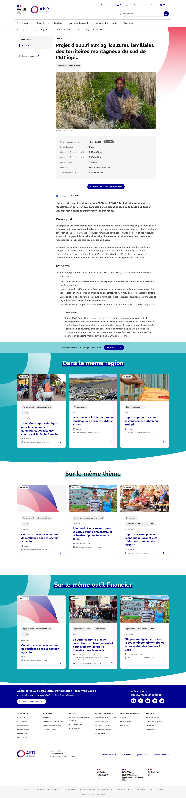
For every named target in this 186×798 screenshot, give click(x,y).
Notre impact (47, 717)
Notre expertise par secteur (52, 725)
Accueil (19, 30)
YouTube (147, 700)
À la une (123, 717)
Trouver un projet (31, 30)
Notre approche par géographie (53, 721)
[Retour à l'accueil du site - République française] (45, 10)
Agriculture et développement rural (68, 66)
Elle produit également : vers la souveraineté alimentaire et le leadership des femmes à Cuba (92, 534)
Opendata (149, 725)
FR (164, 5)
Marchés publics (140, 5)
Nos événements (125, 721)
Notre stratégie (22, 721)
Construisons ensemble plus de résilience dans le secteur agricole (40, 538)
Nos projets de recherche (103, 725)
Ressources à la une (152, 717)
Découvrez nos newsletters (31, 701)
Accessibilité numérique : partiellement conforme (96, 789)
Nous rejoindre (22, 738)
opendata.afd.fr (160, 755)
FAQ (151, 789)
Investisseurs (106, 5)
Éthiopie (93, 162)
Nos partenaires (22, 734)
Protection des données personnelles (48, 789)
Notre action (41, 23)
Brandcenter (150, 730)
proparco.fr (141, 755)
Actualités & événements (106, 23)
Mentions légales (70, 789)
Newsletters (124, 725)
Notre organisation (23, 730)
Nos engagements (23, 725)
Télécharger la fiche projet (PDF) (107, 186)
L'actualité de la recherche (103, 730)
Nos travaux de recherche (79, 23)
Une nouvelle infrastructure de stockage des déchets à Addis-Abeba (93, 421)
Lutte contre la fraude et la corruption (93, 794)
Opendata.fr (112, 347)
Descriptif (26, 39)
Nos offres (58, 23)
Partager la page (37, 56)
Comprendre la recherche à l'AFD (105, 717)
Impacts (25, 45)
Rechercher (166, 13)
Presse (153, 5)
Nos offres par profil (75, 724)
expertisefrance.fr (109, 755)
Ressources (128, 23)
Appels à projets (122, 5)
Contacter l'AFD (26, 789)
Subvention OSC (96, 172)
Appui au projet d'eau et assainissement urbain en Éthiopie (141, 421)
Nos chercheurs (100, 734)
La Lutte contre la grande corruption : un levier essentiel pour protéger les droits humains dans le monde (93, 645)
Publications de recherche (154, 721)
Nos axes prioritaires (101, 721)
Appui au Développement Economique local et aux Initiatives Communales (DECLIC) (141, 540)
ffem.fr (127, 755)
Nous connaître (23, 23)
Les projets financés (49, 730)
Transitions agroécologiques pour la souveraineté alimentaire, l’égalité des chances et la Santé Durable (39, 429)
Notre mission (21, 717)
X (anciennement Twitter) (140, 700)
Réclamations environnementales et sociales (131, 789)
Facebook (133, 700)
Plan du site (161, 789)
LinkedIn (154, 700)
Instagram (161, 700)
